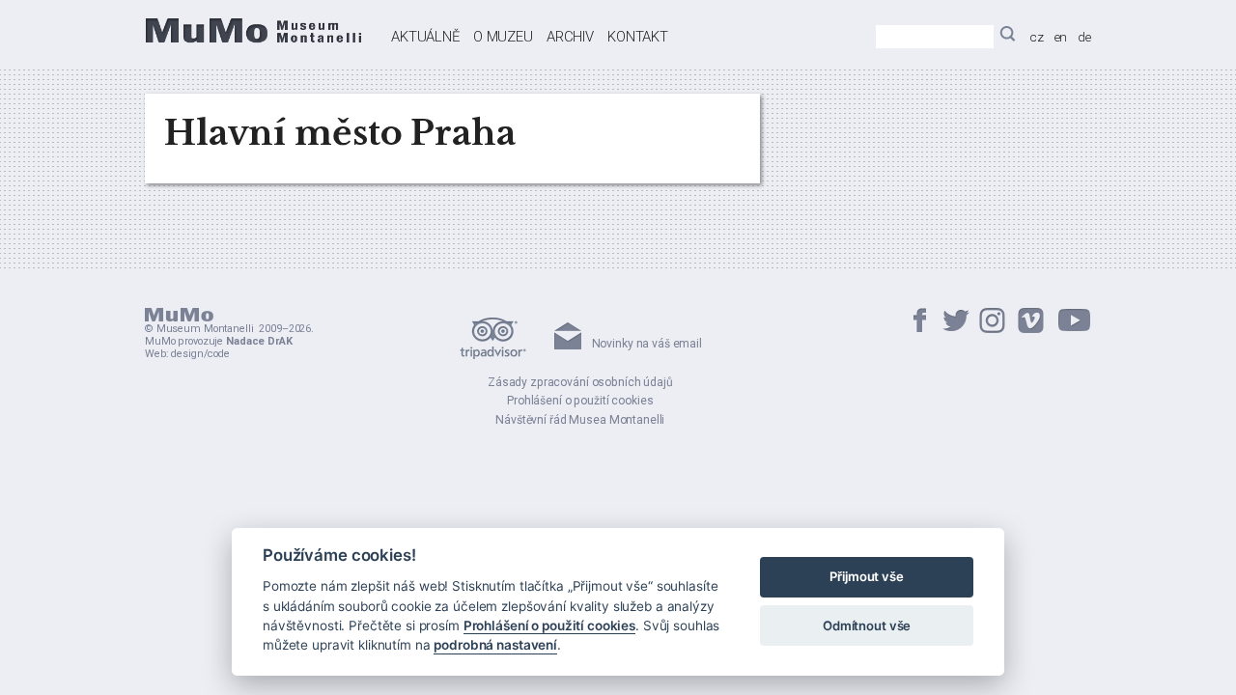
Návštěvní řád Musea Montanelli (579, 420)
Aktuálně (425, 36)
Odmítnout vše (867, 625)
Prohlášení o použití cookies (580, 400)
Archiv (570, 36)
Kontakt (637, 36)
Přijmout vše (866, 577)
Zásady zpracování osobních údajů (580, 382)
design (187, 354)
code (218, 354)
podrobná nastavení (495, 645)
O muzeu (503, 36)
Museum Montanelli (205, 328)
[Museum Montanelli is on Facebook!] (920, 322)
